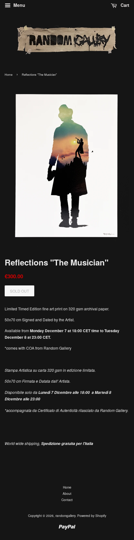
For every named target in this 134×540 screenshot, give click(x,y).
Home (8, 75)
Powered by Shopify (91, 515)
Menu (18, 5)
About (67, 493)
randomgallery (65, 515)
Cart (124, 5)
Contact (67, 499)
